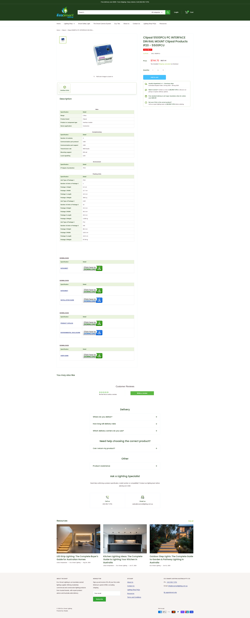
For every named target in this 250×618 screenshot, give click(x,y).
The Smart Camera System (102, 23)
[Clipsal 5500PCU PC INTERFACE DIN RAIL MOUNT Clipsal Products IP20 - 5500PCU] (92, 265)
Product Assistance (101, 466)
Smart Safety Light (84, 23)
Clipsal (64, 30)
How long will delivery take (104, 424)
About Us (126, 23)
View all (191, 521)
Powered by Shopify (62, 611)
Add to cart (154, 77)
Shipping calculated (165, 64)
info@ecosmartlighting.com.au (178, 586)
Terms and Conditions (134, 597)
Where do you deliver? (102, 417)
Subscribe (99, 599)
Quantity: (146, 70)
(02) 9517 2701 (173, 89)
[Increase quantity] (163, 70)
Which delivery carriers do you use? (108, 431)
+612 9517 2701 (172, 582)
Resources (163, 23)
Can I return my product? (104, 448)
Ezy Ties (117, 23)
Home (59, 23)
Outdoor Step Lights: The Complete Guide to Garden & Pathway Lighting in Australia (171, 559)
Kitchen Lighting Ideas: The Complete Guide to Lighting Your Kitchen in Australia (122, 559)
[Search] (167, 12)
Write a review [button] (142, 393)
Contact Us (136, 23)
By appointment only (170, 592)
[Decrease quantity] (153, 70)
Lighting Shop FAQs (149, 23)
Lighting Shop (68, 23)
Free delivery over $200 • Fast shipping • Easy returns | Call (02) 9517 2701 (125, 2)
